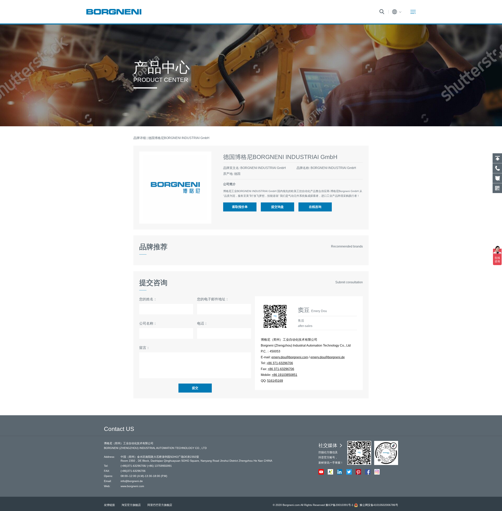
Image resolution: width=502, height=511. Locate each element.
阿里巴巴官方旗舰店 (159, 504)
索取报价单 (240, 207)
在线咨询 (315, 207)
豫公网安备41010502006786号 (379, 504)
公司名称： (148, 323)
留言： (144, 348)
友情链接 (109, 504)
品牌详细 (139, 138)
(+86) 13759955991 (159, 465)
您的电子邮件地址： (213, 299)
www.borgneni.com (132, 486)
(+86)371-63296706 (133, 465)
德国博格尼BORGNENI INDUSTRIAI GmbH (178, 138)
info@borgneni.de (132, 481)
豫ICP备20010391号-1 (339, 504)
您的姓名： (148, 299)
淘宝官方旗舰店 (131, 504)
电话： (202, 323)
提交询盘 (277, 207)
